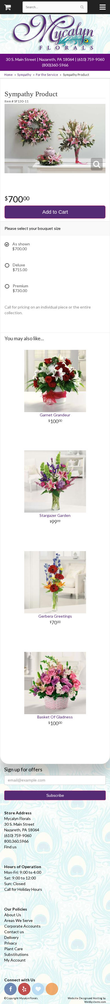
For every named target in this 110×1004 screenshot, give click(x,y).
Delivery (11, 937)
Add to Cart (55, 212)
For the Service (47, 74)
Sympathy (24, 74)
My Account (15, 960)
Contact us (14, 931)
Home (8, 74)
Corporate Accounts (22, 926)
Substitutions (16, 954)
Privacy (10, 943)
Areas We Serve (18, 920)
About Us (12, 914)
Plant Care (13, 948)
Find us (10, 846)
